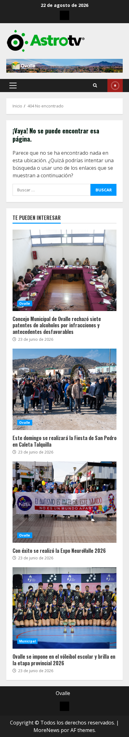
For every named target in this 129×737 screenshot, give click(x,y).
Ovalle (24, 303)
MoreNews (46, 730)
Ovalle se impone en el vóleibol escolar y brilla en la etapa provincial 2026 (64, 608)
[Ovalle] (64, 15)
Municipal (27, 641)
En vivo (115, 85)
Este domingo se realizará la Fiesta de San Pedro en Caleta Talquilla (64, 389)
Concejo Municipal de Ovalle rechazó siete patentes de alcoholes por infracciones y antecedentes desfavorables (64, 270)
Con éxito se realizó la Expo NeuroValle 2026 (64, 502)
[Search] (95, 85)
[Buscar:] (51, 190)
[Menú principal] (13, 85)
